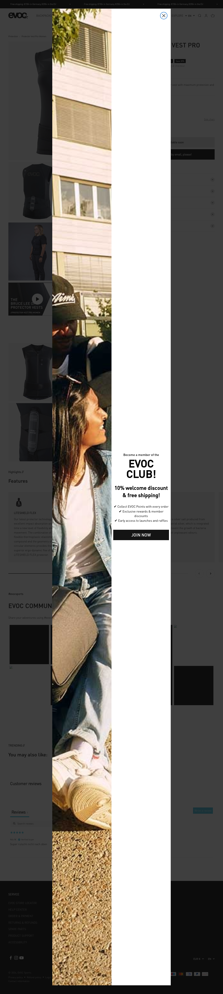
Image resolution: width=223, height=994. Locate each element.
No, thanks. (141, 546)
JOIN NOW (141, 535)
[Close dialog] (163, 15)
